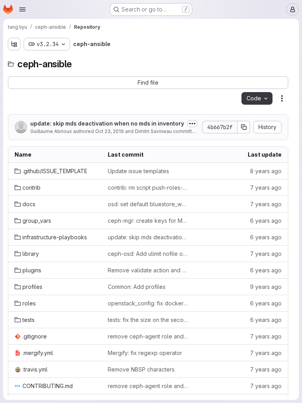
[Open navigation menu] (22, 9)
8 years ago (266, 171)
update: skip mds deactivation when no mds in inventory (107, 123)
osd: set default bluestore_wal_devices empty (148, 204)
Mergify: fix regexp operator (145, 352)
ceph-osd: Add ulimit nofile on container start (148, 253)
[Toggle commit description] (192, 123)
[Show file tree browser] (14, 44)
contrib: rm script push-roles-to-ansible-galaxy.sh (148, 187)
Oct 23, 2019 (109, 131)
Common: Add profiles (137, 286)
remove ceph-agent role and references (148, 336)
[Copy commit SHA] (244, 127)
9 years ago (266, 286)
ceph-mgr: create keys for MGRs (148, 220)
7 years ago (266, 187)
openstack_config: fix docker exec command (148, 303)
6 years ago (266, 220)
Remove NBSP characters (141, 369)
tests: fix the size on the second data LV (148, 319)
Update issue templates (138, 171)
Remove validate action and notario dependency (148, 270)
